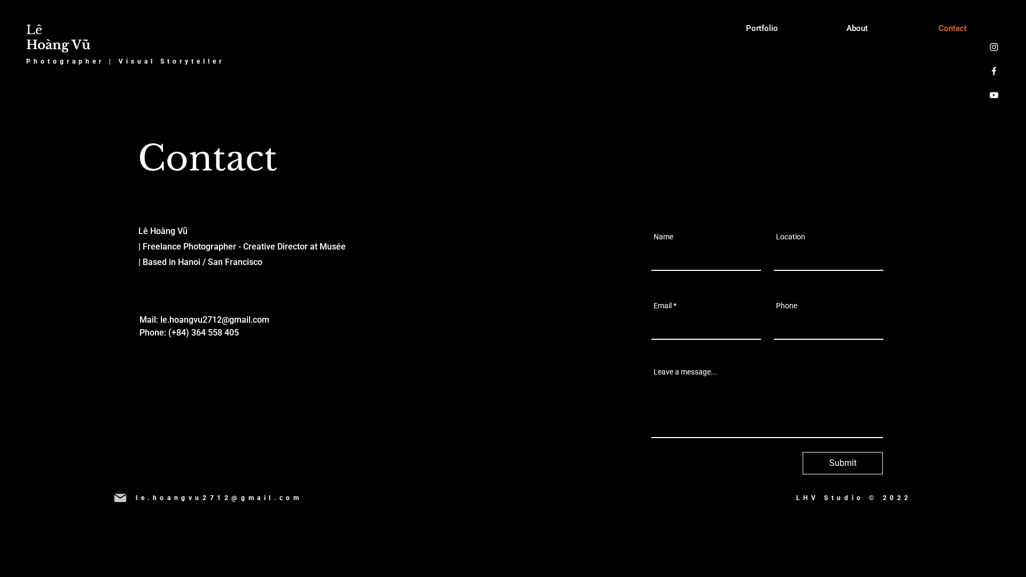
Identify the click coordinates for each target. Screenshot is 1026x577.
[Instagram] (994, 47)
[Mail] (120, 498)
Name (663, 236)
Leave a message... (685, 372)
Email (663, 305)
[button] (219, 498)
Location (790, 236)
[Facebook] (994, 71)
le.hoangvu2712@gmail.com (214, 320)
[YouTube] (994, 95)
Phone (786, 305)
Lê (58, 37)
